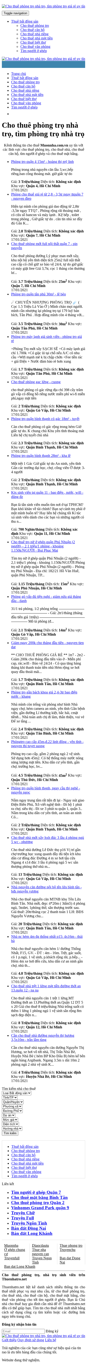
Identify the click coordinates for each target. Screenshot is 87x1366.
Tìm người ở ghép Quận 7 (36, 1192)
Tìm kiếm (10, 1133)
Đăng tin (39, 114)
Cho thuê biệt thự (33, 42)
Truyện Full (22, 1217)
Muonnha (11, 1245)
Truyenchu (67, 1250)
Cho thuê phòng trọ (34, 26)
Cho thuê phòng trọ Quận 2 (37, 1202)
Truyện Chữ (23, 1212)
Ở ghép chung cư (14, 1252)
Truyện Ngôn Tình (29, 1223)
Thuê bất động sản (24, 78)
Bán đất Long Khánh (31, 1233)
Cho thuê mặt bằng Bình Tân (39, 1197)
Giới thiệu (9, 1340)
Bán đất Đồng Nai (28, 1228)
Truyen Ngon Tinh (42, 1260)
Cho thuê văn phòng (35, 47)
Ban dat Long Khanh (19, 1266)
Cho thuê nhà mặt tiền (36, 38)
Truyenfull (11, 1258)
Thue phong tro (71, 1245)
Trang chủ (18, 74)
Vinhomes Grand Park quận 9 (40, 1207)
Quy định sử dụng (30, 1340)
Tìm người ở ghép (33, 51)
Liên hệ (50, 1340)
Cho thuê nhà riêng (34, 34)
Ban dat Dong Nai (70, 1260)
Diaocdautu (40, 1245)
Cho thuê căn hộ (32, 30)
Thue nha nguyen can (40, 1252)
